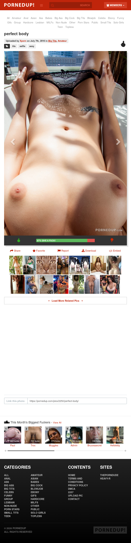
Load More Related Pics (65, 300)
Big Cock (70, 18)
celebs (102, 18)
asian (34, 18)
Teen (60, 27)
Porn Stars (83, 22)
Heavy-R (105, 478)
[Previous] (12, 148)
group (17, 22)
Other (72, 22)
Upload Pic (75, 495)
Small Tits (105, 22)
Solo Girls (118, 22)
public (95, 22)
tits (14, 46)
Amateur (62, 40)
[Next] (118, 148)
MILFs (50, 22)
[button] (63, 250)
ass (41, 18)
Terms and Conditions (75, 480)
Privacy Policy (78, 485)
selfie (22, 46)
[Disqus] (65, 349)
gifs (9, 22)
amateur (16, 18)
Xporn (23, 40)
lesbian (40, 22)
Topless (69, 27)
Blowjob (91, 18)
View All (57, 422)
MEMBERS (116, 5)
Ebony (111, 18)
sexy (31, 46)
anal (26, 18)
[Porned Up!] (19, 5)
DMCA (71, 488)
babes (48, 18)
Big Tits (81, 18)
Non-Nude (61, 22)
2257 (71, 492)
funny (120, 18)
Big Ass (59, 18)
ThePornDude (109, 475)
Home (71, 475)
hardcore (28, 22)
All (8, 18)
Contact (74, 499)
